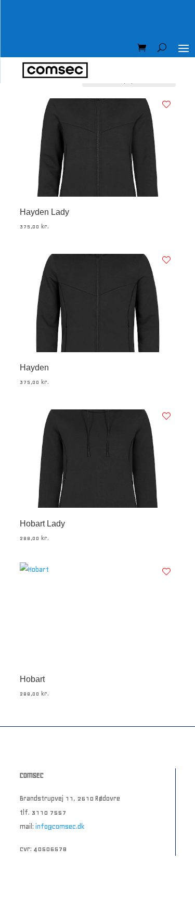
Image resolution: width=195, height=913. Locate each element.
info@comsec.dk (60, 826)
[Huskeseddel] (166, 104)
